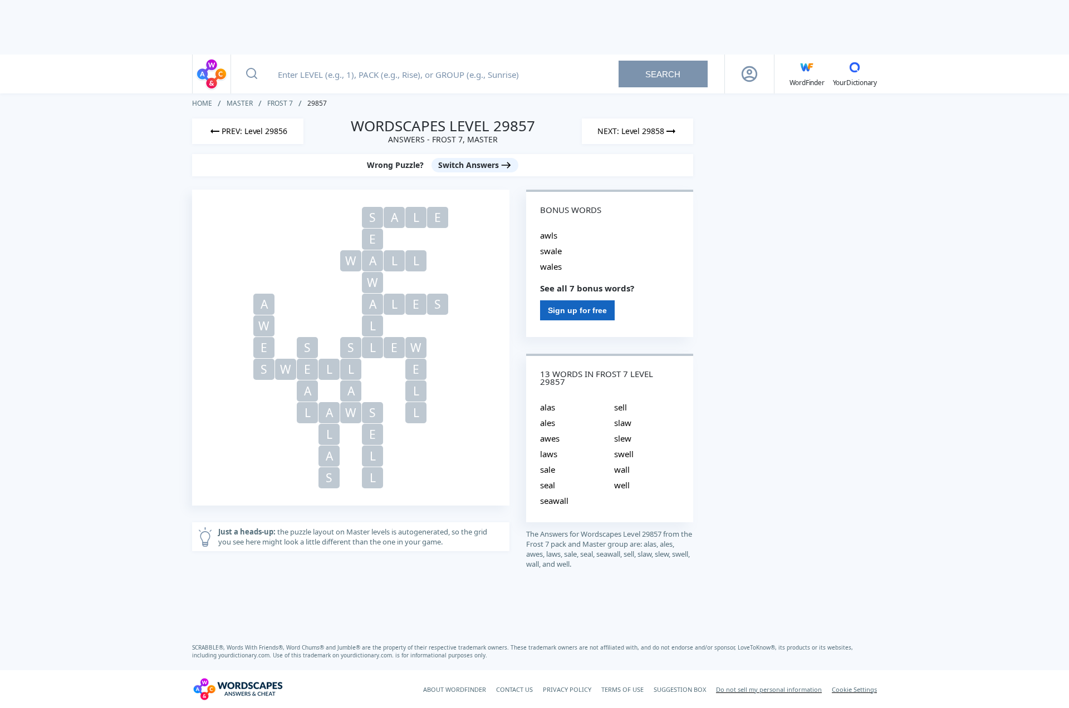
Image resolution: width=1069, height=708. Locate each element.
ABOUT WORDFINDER (454, 689)
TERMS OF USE (622, 689)
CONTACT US (514, 689)
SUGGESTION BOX (680, 689)
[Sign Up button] (749, 74)
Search (662, 74)
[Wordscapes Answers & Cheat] (211, 74)
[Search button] (251, 74)
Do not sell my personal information (769, 689)
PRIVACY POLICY (567, 689)
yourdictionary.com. (245, 655)
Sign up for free (577, 310)
